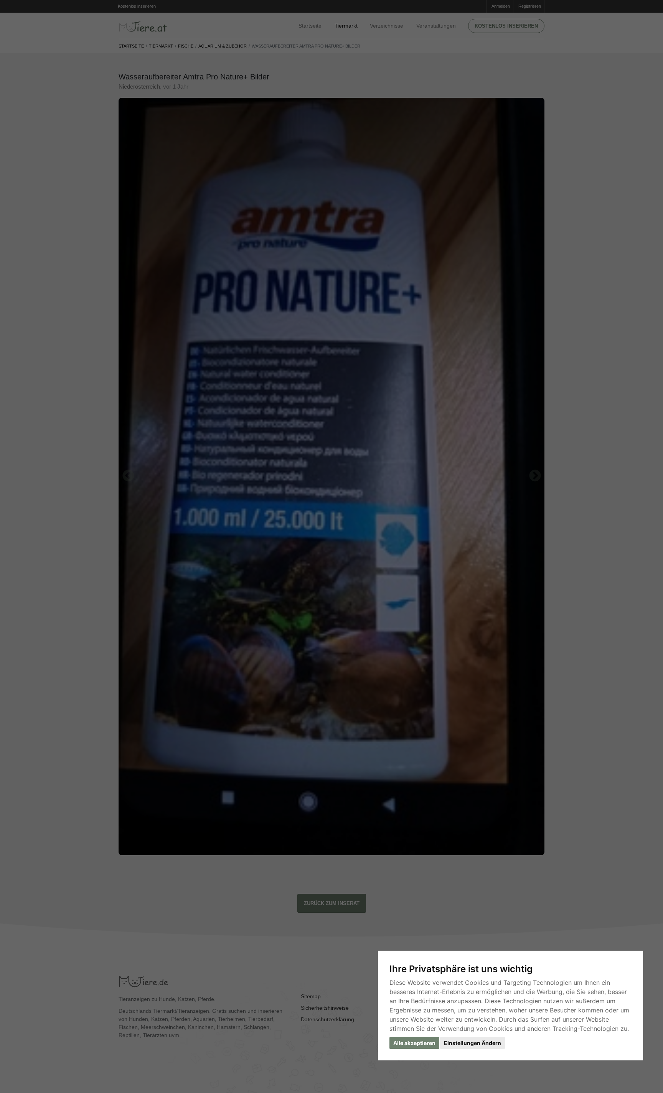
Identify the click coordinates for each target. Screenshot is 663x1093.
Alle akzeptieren (414, 1043)
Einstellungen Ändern (472, 1043)
